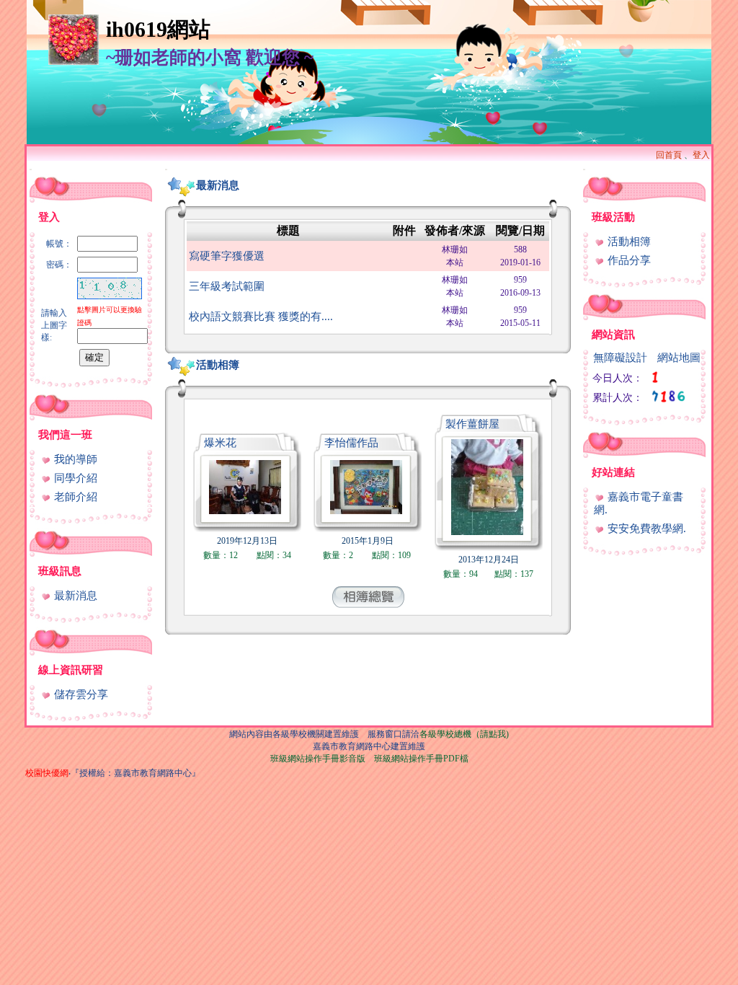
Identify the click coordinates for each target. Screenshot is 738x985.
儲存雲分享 (79, 694)
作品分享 (628, 260)
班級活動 (613, 217)
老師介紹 (74, 497)
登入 (701, 155)
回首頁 (669, 155)
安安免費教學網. (645, 528)
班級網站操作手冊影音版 (317, 759)
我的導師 (74, 459)
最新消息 (74, 595)
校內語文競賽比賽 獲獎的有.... (261, 316)
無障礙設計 (620, 357)
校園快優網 (46, 773)
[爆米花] (245, 510)
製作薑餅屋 (472, 424)
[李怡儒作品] (366, 510)
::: (31, 169)
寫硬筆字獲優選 (226, 256)
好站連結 (613, 472)
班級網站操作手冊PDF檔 (421, 759)
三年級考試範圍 (226, 286)
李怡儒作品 (351, 443)
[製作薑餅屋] (487, 531)
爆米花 (220, 443)
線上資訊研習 (70, 670)
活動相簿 (217, 365)
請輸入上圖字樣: (54, 325)
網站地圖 (679, 357)
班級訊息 (59, 571)
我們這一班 (65, 435)
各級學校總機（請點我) (464, 734)
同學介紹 (74, 478)
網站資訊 (613, 334)
